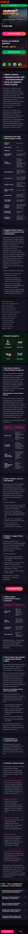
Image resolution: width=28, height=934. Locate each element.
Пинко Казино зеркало (7, 305)
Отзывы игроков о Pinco (8, 326)
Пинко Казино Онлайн (7, 301)
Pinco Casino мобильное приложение (11, 312)
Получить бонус (14, 588)
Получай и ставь (14, 52)
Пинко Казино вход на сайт (8, 309)
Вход (20, 931)
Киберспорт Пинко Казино (8, 318)
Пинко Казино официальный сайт (10, 303)
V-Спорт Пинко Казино (7, 320)
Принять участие (14, 33)
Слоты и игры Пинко (7, 324)
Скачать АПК (13, 5)
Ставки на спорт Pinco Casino (9, 316)
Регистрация (7, 931)
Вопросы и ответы (6, 328)
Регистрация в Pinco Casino (9, 307)
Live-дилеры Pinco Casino (8, 322)
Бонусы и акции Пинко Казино (9, 314)
